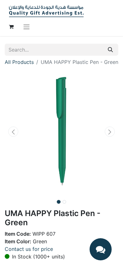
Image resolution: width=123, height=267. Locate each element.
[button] (13, 131)
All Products (19, 62)
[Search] (110, 50)
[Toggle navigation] (26, 27)
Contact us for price (29, 249)
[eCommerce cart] (11, 26)
